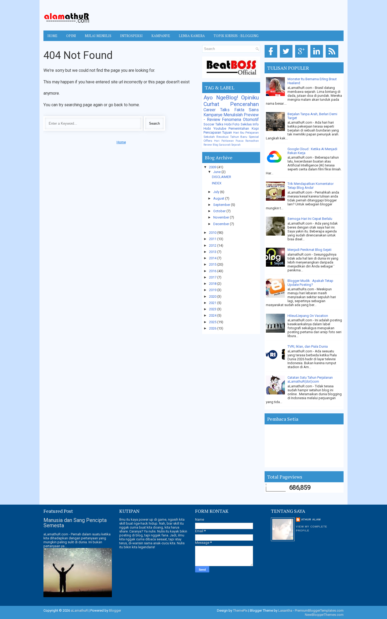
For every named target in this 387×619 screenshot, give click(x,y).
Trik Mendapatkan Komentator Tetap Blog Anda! (310, 186)
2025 (213, 322)
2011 (213, 239)
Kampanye (213, 115)
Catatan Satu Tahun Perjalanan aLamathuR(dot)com (310, 379)
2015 (213, 264)
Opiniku (250, 97)
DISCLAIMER (221, 177)
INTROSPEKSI (131, 35)
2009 (213, 167)
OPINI (71, 35)
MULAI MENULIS (98, 35)
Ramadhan (252, 141)
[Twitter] (287, 57)
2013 (213, 252)
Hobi (207, 128)
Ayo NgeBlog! (221, 97)
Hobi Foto (232, 124)
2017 (213, 277)
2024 (213, 315)
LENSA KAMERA (192, 35)
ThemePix (240, 610)
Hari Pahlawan (224, 141)
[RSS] (333, 57)
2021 (213, 303)
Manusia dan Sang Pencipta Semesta (75, 523)
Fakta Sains (246, 110)
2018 (213, 284)
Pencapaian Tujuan (218, 132)
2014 (213, 258)
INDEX (216, 183)
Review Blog (211, 144)
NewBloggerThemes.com (324, 615)
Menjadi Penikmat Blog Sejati (309, 250)
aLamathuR (79, 610)
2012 (213, 245)
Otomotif (251, 119)
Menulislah (233, 115)
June (217, 172)
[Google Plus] (302, 57)
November (221, 217)
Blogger (115, 610)
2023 (213, 309)
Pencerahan (244, 104)
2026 (213, 328)
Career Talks (217, 110)
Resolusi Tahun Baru (231, 137)
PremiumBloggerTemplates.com (319, 610)
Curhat (211, 104)
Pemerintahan (239, 128)
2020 (213, 296)
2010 (213, 233)
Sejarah (236, 144)
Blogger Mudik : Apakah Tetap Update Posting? (310, 283)
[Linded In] (317, 57)
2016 (213, 271)
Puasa (240, 141)
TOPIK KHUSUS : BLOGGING (236, 35)
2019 (213, 290)
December (221, 224)
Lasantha (285, 610)
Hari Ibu (238, 132)
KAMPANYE (160, 35)
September (222, 205)
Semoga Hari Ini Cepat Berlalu (309, 219)
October (219, 211)
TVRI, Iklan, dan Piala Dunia (307, 346)
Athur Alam (311, 519)
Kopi (255, 128)
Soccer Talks (213, 124)
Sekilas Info (250, 124)
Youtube (220, 128)
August (219, 198)
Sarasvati (225, 144)
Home (52, 35)
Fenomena (231, 119)
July (216, 192)
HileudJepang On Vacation (307, 316)
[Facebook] (272, 57)
